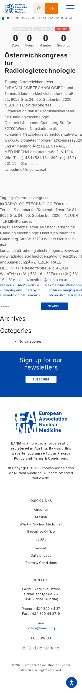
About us (41, 510)
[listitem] (25, 647)
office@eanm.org (41, 628)
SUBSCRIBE (41, 379)
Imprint (41, 548)
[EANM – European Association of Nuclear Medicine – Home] (16, 9)
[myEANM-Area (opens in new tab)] (39, 8)
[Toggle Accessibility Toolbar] (71, 682)
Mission (41, 517)
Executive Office (41, 531)
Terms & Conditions (41, 563)
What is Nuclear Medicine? (41, 524)
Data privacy (41, 555)
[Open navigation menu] (70, 8)
